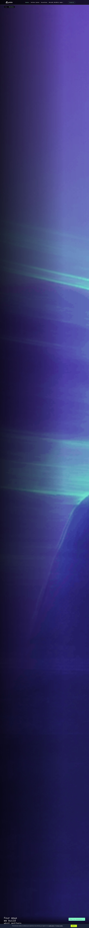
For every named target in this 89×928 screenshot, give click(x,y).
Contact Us (71, 2)
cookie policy (51, 925)
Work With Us (56, 2)
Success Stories (44, 2)
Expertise (37, 2)
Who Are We (51, 2)
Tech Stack (33, 2)
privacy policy (59, 925)
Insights (61, 2)
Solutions (27, 2)
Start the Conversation (76, 919)
